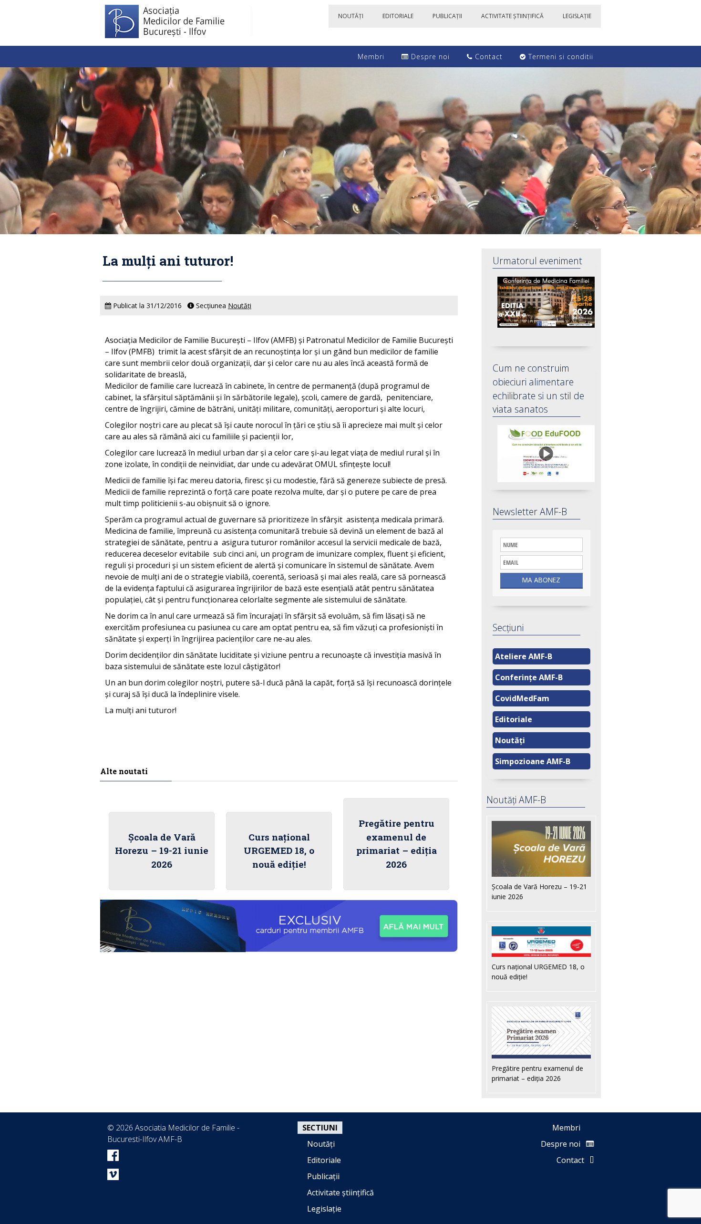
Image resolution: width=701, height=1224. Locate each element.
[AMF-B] (176, 23)
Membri (369, 56)
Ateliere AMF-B (523, 656)
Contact (488, 56)
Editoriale (513, 719)
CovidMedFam (522, 698)
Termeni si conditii (559, 56)
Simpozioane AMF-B (532, 761)
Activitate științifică (340, 1192)
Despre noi (429, 56)
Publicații (323, 1176)
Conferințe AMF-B (529, 677)
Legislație (324, 1208)
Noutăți (239, 305)
